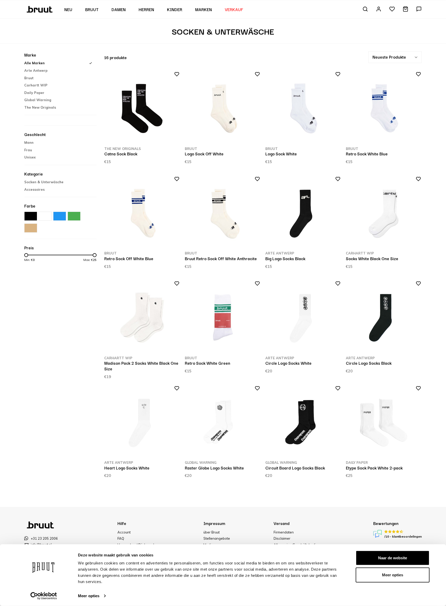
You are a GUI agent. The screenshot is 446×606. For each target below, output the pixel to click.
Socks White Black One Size (372, 258)
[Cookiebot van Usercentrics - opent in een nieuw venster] (43, 596)
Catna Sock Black (120, 153)
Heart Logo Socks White (126, 468)
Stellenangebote (216, 538)
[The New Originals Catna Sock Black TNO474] (142, 108)
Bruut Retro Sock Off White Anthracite (221, 258)
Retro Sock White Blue (367, 153)
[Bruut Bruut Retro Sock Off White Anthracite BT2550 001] (222, 213)
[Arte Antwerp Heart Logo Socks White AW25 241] (142, 422)
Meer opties (88, 596)
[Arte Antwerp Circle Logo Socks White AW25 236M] (303, 318)
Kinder (174, 9)
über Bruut (211, 532)
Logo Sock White (281, 153)
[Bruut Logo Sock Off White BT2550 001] (222, 108)
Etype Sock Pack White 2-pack (374, 468)
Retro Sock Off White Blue (128, 258)
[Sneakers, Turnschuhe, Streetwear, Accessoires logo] (40, 9)
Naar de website (392, 558)
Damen (119, 9)
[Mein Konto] (378, 9)
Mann (29, 142)
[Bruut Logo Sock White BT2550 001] (303, 108)
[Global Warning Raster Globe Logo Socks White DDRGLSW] (222, 422)
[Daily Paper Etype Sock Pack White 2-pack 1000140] (383, 422)
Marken (203, 9)
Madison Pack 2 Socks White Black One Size (141, 366)
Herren (146, 9)
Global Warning (37, 100)
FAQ (120, 538)
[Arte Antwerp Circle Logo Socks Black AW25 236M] (383, 318)
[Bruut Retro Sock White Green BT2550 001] (222, 318)
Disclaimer (282, 538)
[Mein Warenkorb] (405, 9)
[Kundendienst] (419, 9)
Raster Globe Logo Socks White (214, 468)
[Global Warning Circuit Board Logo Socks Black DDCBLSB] (303, 422)
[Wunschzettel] (392, 9)
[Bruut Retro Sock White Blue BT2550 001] (383, 108)
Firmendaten (284, 532)
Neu (68, 9)
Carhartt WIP (35, 85)
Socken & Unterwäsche (43, 182)
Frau (28, 150)
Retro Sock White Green (207, 363)
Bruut (92, 9)
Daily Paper (34, 93)
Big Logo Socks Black (285, 258)
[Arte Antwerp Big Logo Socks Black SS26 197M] (303, 213)
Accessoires (34, 189)
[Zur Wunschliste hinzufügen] (175, 75)
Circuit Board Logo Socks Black (295, 468)
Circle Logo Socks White (288, 363)
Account (124, 532)
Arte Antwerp (35, 70)
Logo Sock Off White (204, 153)
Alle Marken (34, 63)
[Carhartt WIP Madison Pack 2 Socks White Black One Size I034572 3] (142, 318)
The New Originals (40, 107)
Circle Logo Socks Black (369, 363)
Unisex (30, 157)
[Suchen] (365, 9)
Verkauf (234, 9)
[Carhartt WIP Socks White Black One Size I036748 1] (383, 213)
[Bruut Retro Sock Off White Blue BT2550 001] (142, 213)
